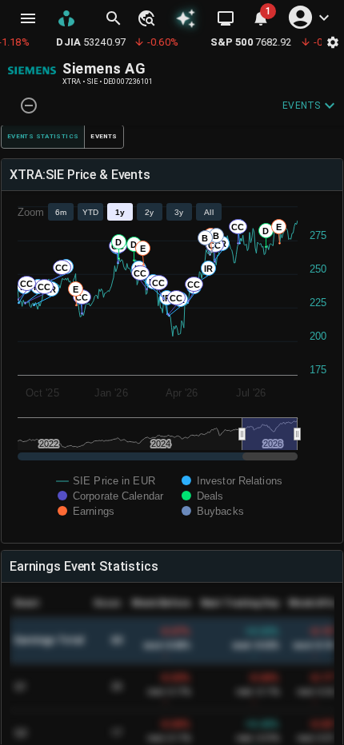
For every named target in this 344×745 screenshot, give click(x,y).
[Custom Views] (226, 18)
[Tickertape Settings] (333, 42)
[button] (146, 18)
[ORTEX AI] (185, 18)
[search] (114, 18)
